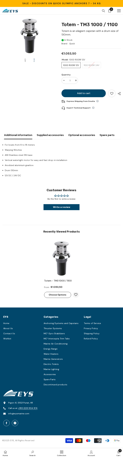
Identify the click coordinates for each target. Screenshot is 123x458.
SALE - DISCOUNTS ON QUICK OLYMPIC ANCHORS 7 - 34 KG (61, 3)
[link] (32, 453)
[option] (29, 36)
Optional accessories (81, 135)
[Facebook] (6, 423)
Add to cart (83, 93)
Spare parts (107, 135)
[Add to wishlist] (112, 93)
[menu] (119, 10)
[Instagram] (15, 423)
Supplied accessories (50, 135)
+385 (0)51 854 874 (28, 408)
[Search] (103, 11)
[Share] (118, 93)
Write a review (61, 207)
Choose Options (57, 294)
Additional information (18, 135)
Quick (72, 43)
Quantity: (66, 74)
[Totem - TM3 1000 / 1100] (62, 258)
